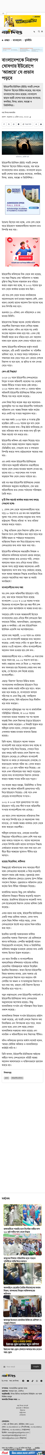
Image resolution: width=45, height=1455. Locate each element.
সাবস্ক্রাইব (36, 1367)
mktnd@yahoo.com (10, 1438)
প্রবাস (6, 1078)
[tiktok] (32, 1381)
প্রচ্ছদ (7, 40)
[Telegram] (40, 1381)
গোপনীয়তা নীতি (31, 1449)
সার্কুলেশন (22, 1413)
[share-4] (18, 124)
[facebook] (22, 1381)
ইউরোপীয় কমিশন (17, 1078)
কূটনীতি (28, 40)
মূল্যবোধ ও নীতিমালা (22, 1408)
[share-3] (14, 124)
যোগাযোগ (23, 1415)
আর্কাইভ (37, 1448)
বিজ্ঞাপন (22, 1410)
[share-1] (4, 124)
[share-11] (36, 124)
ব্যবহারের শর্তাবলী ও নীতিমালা (13, 1449)
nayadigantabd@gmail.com (14, 1435)
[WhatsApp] (36, 1381)
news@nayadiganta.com (18, 1432)
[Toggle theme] (35, 31)
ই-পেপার (5, 1381)
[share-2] (9, 124)
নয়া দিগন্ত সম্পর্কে (22, 1406)
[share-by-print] (41, 124)
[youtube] (27, 1381)
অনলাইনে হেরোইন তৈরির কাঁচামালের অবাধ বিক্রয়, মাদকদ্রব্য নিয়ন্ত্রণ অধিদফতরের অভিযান (22, 1290)
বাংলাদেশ (17, 40)
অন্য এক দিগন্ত (13, 1381)
